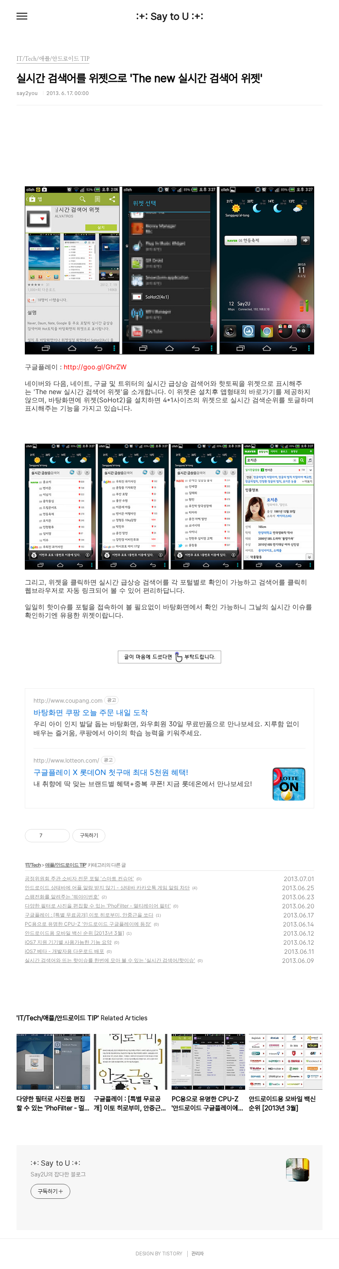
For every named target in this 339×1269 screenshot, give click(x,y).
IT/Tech (33, 865)
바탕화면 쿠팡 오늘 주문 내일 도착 (90, 712)
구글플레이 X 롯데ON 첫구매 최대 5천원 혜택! (110, 772)
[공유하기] (50, 835)
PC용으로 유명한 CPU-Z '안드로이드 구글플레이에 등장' (88, 924)
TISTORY (172, 1254)
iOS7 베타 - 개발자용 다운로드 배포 (64, 951)
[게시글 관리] (60, 835)
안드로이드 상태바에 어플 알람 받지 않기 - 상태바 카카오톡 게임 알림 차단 (107, 887)
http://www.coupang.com (68, 700)
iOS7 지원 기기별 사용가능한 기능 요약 (68, 942)
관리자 (197, 1254)
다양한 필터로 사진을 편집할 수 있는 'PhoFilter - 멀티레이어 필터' (98, 906)
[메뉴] (22, 16)
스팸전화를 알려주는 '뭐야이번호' (62, 897)
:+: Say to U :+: (169, 16)
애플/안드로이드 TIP (65, 865)
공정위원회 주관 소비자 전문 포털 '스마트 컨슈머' (79, 878)
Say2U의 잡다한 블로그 (58, 1174)
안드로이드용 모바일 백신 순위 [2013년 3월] (74, 933)
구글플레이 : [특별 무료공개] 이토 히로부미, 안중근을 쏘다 (89, 915)
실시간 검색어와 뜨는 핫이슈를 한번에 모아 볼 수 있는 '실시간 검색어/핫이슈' (110, 960)
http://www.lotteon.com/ (66, 760)
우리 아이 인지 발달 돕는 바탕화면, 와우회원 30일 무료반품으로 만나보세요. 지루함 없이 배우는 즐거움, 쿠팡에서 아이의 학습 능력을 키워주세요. (166, 728)
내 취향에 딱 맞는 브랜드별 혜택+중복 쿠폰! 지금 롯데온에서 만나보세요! (142, 783)
